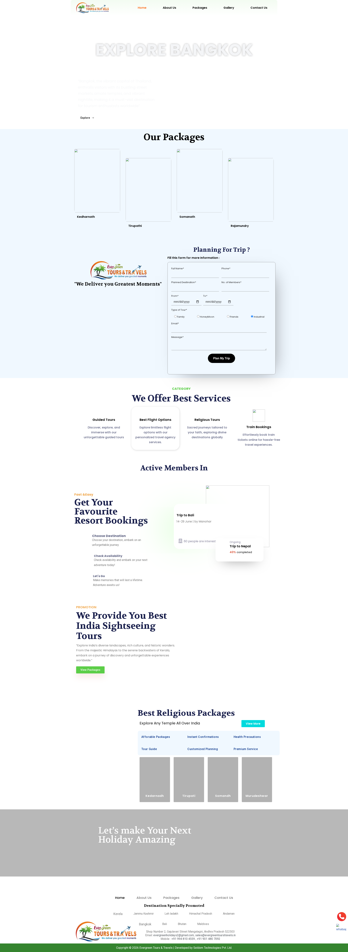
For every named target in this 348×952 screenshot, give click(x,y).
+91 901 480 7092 (208, 939)
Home (142, 8)
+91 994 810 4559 (183, 939)
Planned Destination (183, 282)
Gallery (228, 8)
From (174, 296)
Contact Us (258, 8)
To (205, 296)
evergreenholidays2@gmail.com (173, 935)
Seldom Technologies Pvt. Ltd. (212, 947)
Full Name (177, 268)
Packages (199, 8)
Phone (225, 268)
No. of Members (231, 282)
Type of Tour (179, 310)
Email (175, 323)
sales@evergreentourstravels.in (215, 935)
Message (177, 337)
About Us (169, 8)
